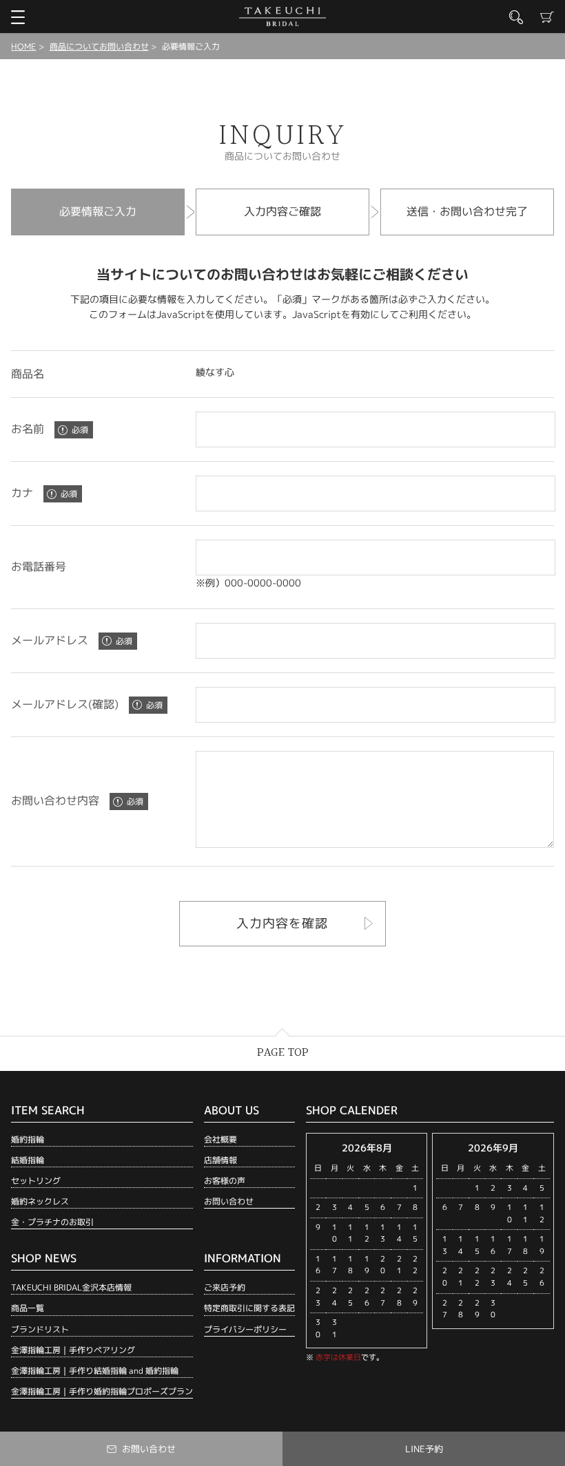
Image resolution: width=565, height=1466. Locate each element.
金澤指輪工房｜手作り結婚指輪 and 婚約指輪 (94, 1371)
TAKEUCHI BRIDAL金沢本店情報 (71, 1287)
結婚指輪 (27, 1160)
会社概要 (220, 1139)
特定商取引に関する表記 (249, 1308)
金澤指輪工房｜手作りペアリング (73, 1350)
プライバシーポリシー (245, 1329)
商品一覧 (27, 1308)
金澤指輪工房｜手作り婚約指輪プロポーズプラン (102, 1391)
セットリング (36, 1181)
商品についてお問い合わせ (99, 46)
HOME (23, 46)
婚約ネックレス (40, 1201)
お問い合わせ (229, 1201)
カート (547, 17)
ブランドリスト (40, 1329)
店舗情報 (220, 1160)
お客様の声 (224, 1181)
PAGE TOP (283, 1053)
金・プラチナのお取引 (52, 1222)
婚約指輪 (27, 1139)
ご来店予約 (224, 1287)
